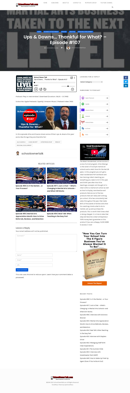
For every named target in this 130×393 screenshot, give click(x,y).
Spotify (40, 101)
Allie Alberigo (21, 142)
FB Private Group (90, 3)
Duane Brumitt (33, 142)
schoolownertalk (32, 153)
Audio (39, 31)
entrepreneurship (46, 142)
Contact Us (77, 3)
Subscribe (55, 3)
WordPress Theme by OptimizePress (62, 384)
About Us (66, 3)
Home (45, 3)
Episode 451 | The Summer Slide (91, 349)
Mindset (57, 142)
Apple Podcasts (30, 101)
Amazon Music (50, 101)
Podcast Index (63, 101)
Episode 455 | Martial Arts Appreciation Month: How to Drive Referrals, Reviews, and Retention (30, 216)
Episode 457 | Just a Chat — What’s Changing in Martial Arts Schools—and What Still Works (61, 188)
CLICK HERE (104, 222)
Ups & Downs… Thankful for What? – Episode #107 (65, 40)
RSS (71, 101)
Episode (63, 31)
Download (43, 96)
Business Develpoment (51, 31)
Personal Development (85, 31)
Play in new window (30, 96)
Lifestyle (72, 31)
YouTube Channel (107, 3)
